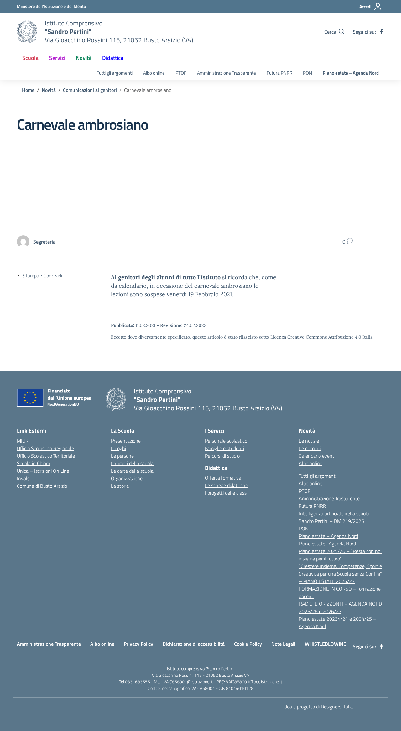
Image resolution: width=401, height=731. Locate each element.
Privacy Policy (138, 644)
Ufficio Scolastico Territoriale (46, 456)
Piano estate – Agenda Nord (351, 72)
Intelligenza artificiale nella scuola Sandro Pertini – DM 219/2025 (334, 517)
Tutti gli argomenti (115, 72)
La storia (120, 486)
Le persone (122, 456)
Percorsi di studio (222, 456)
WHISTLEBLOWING (325, 644)
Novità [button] (83, 58)
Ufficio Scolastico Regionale (45, 448)
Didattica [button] (112, 58)
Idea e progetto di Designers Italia (318, 706)
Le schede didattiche (226, 485)
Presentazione (126, 440)
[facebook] (381, 31)
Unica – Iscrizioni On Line (43, 471)
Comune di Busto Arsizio (42, 486)
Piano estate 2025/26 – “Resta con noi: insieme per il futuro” (340, 554)
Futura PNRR (279, 72)
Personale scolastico (226, 440)
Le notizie (309, 440)
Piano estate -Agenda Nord (327, 543)
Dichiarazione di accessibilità (194, 644)
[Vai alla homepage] (27, 31)
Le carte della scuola (132, 471)
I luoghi (118, 448)
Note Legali (283, 644)
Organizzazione (127, 478)
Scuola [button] (30, 58)
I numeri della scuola (132, 463)
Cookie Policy (248, 644)
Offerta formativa (223, 477)
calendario (133, 285)
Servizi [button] (57, 58)
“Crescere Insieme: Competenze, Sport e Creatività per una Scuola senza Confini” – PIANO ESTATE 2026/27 (340, 573)
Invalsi (23, 478)
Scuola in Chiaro (33, 463)
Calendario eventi (317, 456)
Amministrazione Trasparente (226, 72)
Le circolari (310, 448)
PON (307, 72)
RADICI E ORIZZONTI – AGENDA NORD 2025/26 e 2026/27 (340, 607)
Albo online (154, 72)
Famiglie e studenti (224, 448)
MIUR (23, 440)
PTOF (180, 72)
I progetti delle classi (226, 493)
